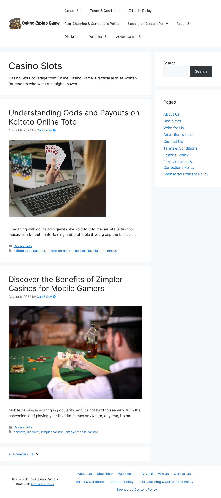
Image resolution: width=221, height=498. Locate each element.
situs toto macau (105, 250)
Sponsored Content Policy (148, 24)
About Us (184, 24)
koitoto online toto (60, 250)
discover (33, 432)
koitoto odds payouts (29, 250)
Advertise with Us (129, 37)
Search (169, 63)
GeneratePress (42, 484)
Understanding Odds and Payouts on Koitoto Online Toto (74, 117)
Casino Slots (23, 246)
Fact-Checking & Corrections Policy (92, 24)
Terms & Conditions (105, 11)
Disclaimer (73, 37)
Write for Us (98, 37)
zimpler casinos (52, 432)
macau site (83, 250)
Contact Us (73, 11)
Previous (18, 454)
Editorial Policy (140, 11)
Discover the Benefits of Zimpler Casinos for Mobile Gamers (65, 284)
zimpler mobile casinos (82, 432)
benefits (19, 432)
